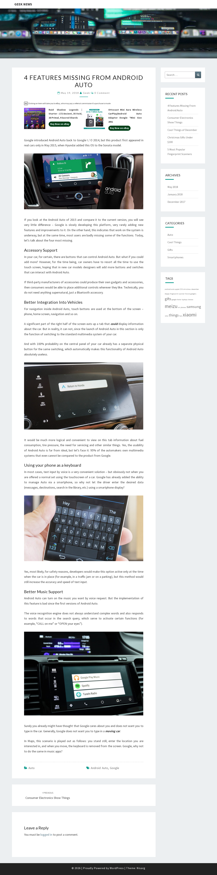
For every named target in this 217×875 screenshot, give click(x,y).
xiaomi (189, 315)
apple (177, 289)
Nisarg (141, 868)
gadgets (193, 294)
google (114, 768)
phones (183, 307)
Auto (31, 768)
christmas (187, 289)
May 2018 (172, 187)
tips (180, 316)
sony (166, 316)
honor (179, 299)
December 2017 (176, 201)
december (195, 289)
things (174, 315)
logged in (46, 835)
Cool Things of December (182, 130)
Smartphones (175, 257)
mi (179, 307)
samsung (194, 306)
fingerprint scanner (177, 294)
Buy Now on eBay (59, 123)
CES (181, 289)
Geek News (23, 4)
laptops (185, 299)
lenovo (190, 299)
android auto (99, 768)
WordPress (117, 868)
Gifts (170, 249)
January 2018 (175, 194)
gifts (168, 298)
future (187, 294)
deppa (167, 294)
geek (86, 92)
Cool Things (174, 242)
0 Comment (102, 92)
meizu (171, 306)
